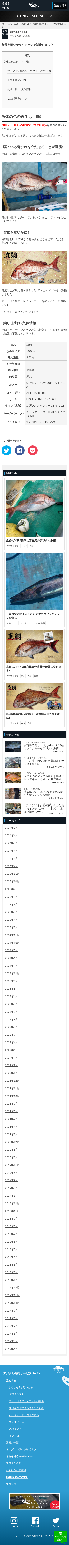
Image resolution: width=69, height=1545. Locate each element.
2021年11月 (12, 1088)
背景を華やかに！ (16, 79)
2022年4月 (11, 1050)
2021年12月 (12, 1080)
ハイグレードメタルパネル (24, 1414)
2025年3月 (11, 927)
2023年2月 (11, 1011)
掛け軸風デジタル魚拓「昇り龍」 (26, 1407)
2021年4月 (11, 1126)
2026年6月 (11, 835)
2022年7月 (11, 1034)
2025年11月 (12, 873)
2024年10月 (12, 942)
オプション (15, 1435)
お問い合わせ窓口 (16, 1469)
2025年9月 (11, 889)
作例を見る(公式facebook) (21, 1456)
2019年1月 (11, 1195)
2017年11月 (12, 1295)
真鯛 (27, 35)
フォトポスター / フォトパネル (26, 1400)
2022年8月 (11, 1027)
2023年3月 (11, 1004)
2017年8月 (11, 1318)
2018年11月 (12, 1211)
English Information (17, 1476)
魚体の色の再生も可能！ (17, 61)
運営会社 (11, 1483)
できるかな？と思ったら (19, 1387)
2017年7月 (11, 1325)
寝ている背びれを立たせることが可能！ (29, 70)
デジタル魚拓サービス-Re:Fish (38, 1535)
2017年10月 (12, 1302)
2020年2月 (11, 1157)
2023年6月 (11, 981)
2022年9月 (11, 1019)
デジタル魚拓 (17, 35)
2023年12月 (12, 973)
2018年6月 (11, 1241)
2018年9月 (11, 1218)
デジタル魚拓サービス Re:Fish (22, 1373)
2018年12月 (12, 1203)
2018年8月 (11, 1226)
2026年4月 (11, 850)
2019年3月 (11, 1188)
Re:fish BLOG (13, 24)
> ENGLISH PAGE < (34, 16)
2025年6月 (11, 904)
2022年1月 (11, 1073)
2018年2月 (11, 1272)
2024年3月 (11, 965)
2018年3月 (11, 1264)
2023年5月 (11, 988)
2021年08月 (26, 24)
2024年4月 (11, 958)
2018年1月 (11, 1280)
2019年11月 (12, 1165)
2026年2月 (11, 866)
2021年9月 (11, 1103)
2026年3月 (11, 858)
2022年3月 (11, 1057)
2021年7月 (11, 1119)
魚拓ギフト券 (16, 1421)
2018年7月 (11, 1234)
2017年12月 (12, 1287)
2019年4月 (11, 1180)
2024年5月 (11, 950)
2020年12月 (12, 1141)
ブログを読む (13, 1463)
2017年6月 (11, 1333)
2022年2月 (11, 1065)
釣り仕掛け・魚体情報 (19, 89)
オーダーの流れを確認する (21, 1449)
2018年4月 (11, 1256)
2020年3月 (11, 1149)
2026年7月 (11, 827)
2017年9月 (11, 1310)
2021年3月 (11, 1134)
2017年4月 (11, 1349)
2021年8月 (11, 1111)
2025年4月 (11, 919)
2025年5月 (11, 912)
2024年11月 (12, 935)
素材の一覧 (12, 1442)
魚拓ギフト (15, 1428)
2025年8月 (11, 896)
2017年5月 (11, 1341)
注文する (11, 1380)
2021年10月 (12, 1096)
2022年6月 (11, 1042)
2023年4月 (11, 996)
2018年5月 (11, 1249)
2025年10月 (12, 881)
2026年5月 (11, 843)
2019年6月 (11, 1172)
